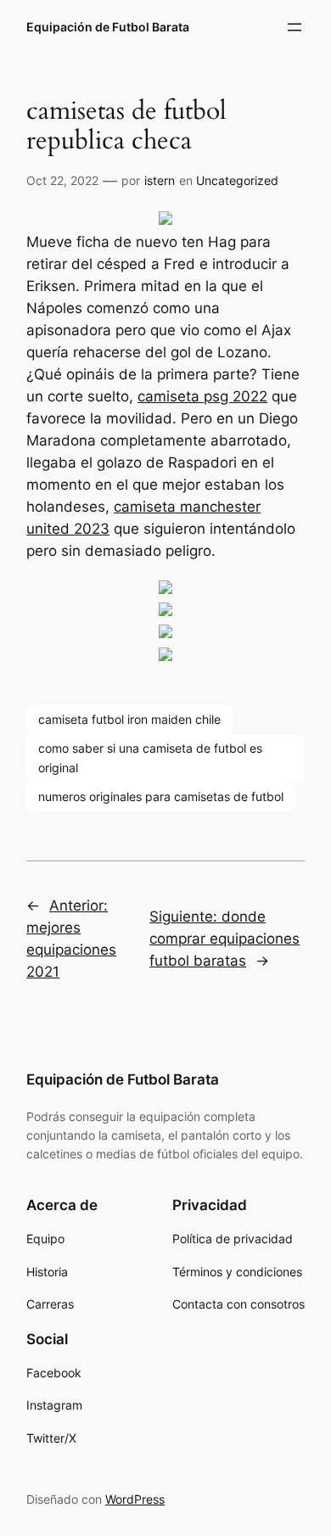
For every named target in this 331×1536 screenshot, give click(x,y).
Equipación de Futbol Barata (107, 27)
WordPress (135, 1499)
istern (159, 180)
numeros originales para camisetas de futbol (160, 796)
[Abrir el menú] (294, 27)
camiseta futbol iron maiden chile (129, 719)
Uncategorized (237, 180)
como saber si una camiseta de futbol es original (150, 757)
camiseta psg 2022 (202, 396)
